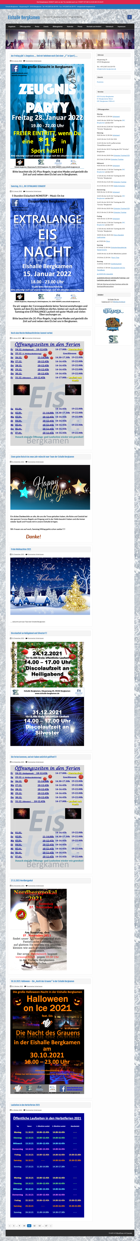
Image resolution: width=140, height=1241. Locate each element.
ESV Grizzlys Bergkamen (105, 96)
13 (39, 1226)
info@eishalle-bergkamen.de (106, 69)
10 (24, 1226)
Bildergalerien (58, 26)
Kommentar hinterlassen (33, 61)
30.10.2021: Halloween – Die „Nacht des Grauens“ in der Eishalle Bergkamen (42, 981)
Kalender (70, 26)
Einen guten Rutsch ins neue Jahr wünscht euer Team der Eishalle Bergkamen (42, 456)
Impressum (121, 26)
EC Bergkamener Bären (105, 99)
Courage (129, 1233)
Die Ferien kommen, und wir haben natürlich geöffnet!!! (34, 757)
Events (46, 26)
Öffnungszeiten (25, 26)
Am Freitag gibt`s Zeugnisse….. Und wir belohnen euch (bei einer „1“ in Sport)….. (44, 55)
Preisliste (100, 82)
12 (34, 1226)
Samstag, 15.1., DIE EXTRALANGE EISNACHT (28, 186)
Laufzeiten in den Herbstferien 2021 (25, 1105)
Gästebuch (109, 26)
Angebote (11, 26)
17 (46, 1226)
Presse (80, 26)
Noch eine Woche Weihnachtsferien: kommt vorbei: (32, 333)
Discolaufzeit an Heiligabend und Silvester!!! (29, 633)
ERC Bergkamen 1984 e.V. (106, 101)
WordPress (119, 1233)
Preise (37, 26)
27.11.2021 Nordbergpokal (22, 880)
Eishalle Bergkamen (24, 17)
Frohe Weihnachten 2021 (21, 549)
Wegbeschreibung (119, 302)
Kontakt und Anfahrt (94, 26)
